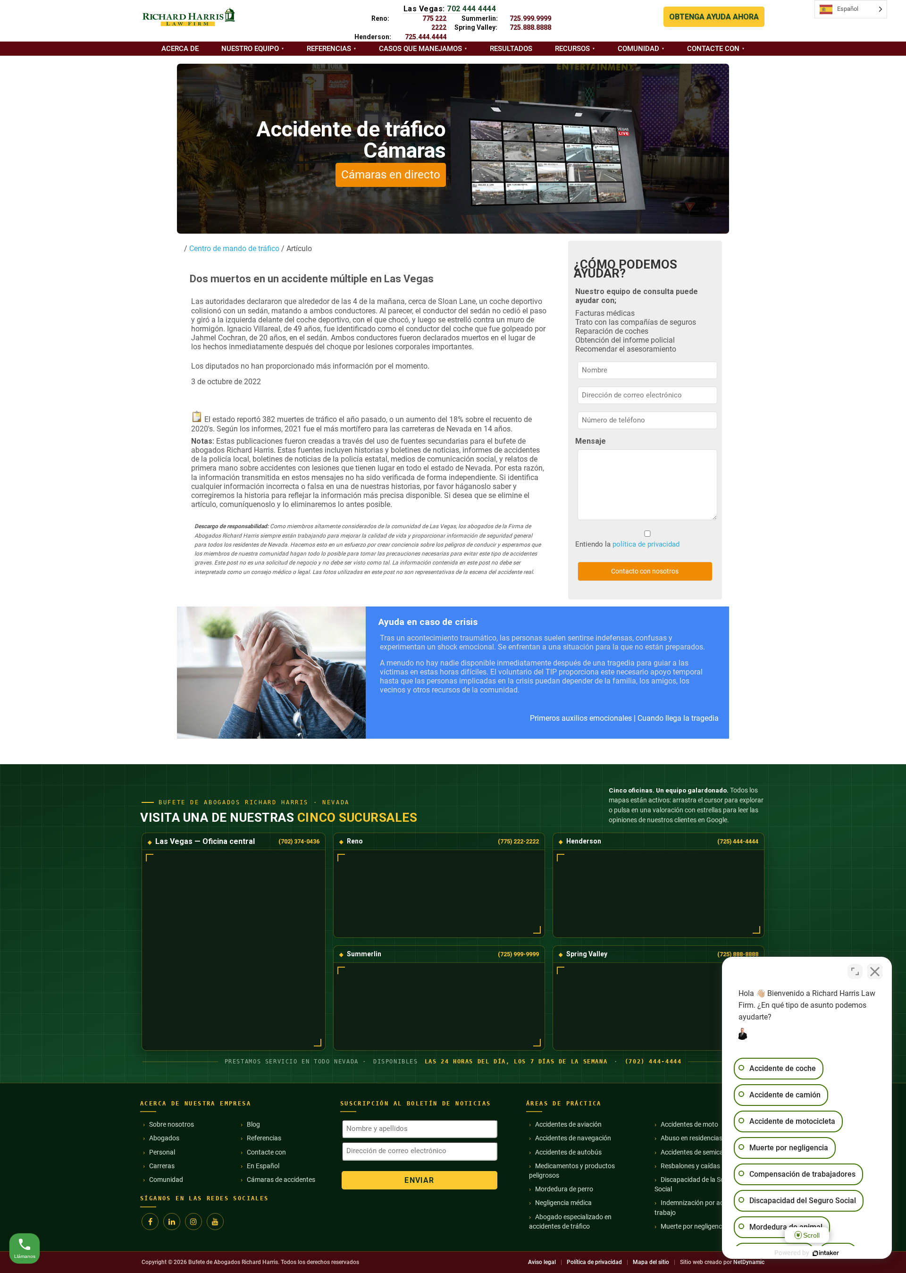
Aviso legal (542, 1262)
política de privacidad (646, 544)
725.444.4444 (425, 37)
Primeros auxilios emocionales (581, 718)
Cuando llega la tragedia (678, 718)
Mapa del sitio (651, 1262)
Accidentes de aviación (568, 1124)
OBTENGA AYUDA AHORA (714, 16)
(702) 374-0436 (298, 841)
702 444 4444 (471, 8)
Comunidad (638, 48)
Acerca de (180, 48)
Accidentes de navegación (573, 1138)
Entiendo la (627, 544)
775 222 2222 (434, 23)
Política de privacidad (594, 1262)
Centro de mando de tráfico (233, 248)
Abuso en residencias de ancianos (710, 1138)
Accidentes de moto (689, 1124)
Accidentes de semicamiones (703, 1152)
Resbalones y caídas (690, 1166)
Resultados (511, 48)
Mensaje (590, 441)
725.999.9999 (530, 18)
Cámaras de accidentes (281, 1179)
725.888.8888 (530, 27)
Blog (253, 1124)
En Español (263, 1166)
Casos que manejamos (420, 48)
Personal (162, 1152)
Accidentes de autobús (568, 1152)
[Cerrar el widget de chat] (874, 971)
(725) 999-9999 (518, 954)
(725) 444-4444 (737, 841)
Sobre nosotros (171, 1124)
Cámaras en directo (390, 174)
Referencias (329, 48)
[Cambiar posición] (855, 971)
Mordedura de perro (564, 1189)
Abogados (164, 1138)
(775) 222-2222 (518, 841)
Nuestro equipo (250, 48)
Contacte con (713, 48)
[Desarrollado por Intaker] (826, 1253)
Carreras (162, 1166)
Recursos (572, 48)
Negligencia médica (563, 1202)
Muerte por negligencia (694, 1226)
